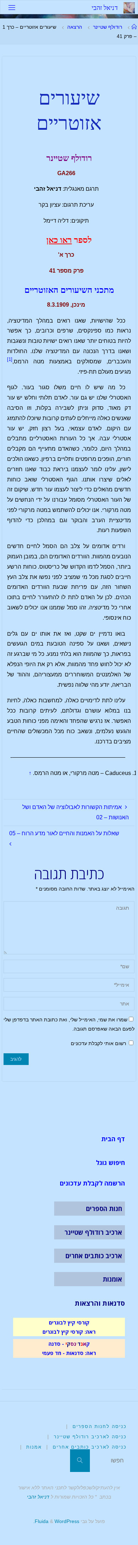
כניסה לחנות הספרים (100, 1426)
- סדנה (56, 1343)
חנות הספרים (104, 1208)
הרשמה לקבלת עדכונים (92, 1183)
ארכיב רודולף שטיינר (93, 1232)
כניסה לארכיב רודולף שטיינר (90, 1436)
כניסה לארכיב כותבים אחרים (90, 1447)
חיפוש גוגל (110, 1162)
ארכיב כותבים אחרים (93, 1255)
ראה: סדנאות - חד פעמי (69, 1352)
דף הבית (113, 1138)
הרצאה (74, 27)
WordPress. (56, 1521)
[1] (9, 359)
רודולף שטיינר (107, 27)
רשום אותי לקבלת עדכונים (99, 1043)
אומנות (112, 1279)
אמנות (34, 1447)
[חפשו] (80, 1460)
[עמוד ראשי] (134, 27)
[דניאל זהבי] (129, 7)
